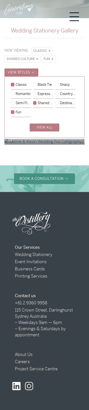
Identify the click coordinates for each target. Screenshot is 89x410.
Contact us (25, 295)
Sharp (64, 85)
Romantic (23, 94)
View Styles (19, 72)
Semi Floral (23, 103)
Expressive (45, 94)
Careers (22, 361)
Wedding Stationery (33, 254)
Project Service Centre (36, 369)
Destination (67, 103)
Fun (47, 59)
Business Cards (30, 269)
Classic (40, 51)
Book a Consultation (42, 178)
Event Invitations (31, 261)
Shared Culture (21, 59)
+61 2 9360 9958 (31, 303)
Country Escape (67, 94)
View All (45, 127)
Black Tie (45, 85)
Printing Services (31, 276)
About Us (24, 354)
